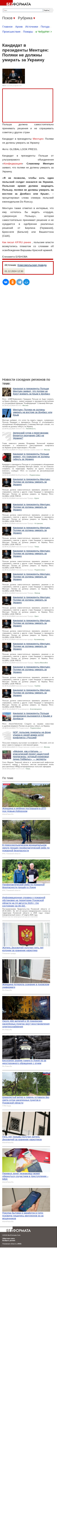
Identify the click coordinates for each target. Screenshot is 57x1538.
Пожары (28, 31)
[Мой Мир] (26, 282)
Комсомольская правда (32, 265)
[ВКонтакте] (6, 282)
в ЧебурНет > (44, 31)
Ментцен (38, 138)
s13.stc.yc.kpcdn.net (14, 85)
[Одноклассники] (12, 282)
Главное (7, 26)
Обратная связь (8, 1238)
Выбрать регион (8, 1240)
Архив (19, 26)
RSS (19, 1244)
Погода (45, 26)
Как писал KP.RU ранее (16, 242)
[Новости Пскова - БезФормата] (16, 3)
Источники (31, 26)
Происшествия (11, 31)
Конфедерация (13, 163)
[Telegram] (19, 282)
